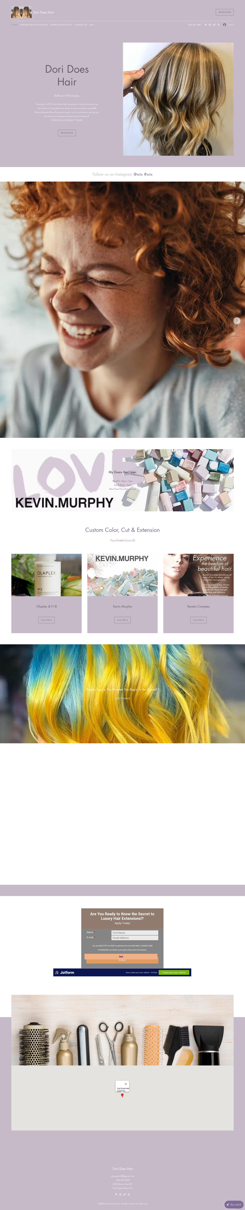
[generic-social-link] (214, 24)
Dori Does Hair (44, 12)
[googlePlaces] (205, 24)
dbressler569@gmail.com (123, 1176)
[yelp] (218, 24)
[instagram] (210, 24)
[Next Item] (236, 320)
